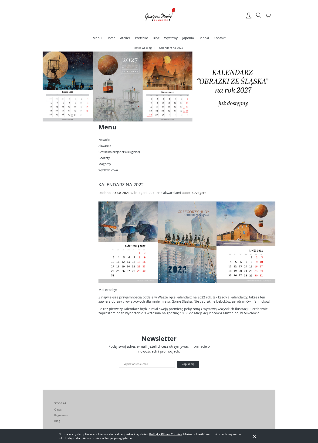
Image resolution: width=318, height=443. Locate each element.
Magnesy (104, 164)
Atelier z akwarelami (165, 192)
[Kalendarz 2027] (159, 86)
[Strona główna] (159, 16)
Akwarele (104, 146)
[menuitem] (97, 38)
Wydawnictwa (108, 170)
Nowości (104, 140)
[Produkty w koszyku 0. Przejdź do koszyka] (268, 18)
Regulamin (61, 415)
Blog (57, 421)
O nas (58, 410)
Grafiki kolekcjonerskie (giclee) (119, 152)
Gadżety (104, 158)
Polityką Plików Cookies (165, 434)
